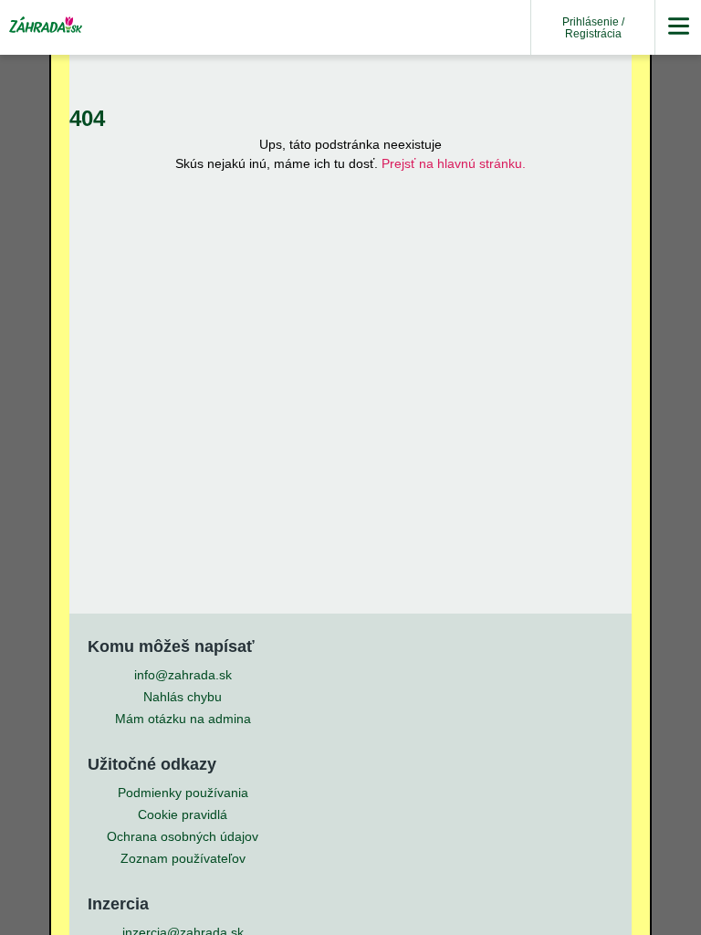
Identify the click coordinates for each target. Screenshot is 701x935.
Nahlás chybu (182, 696)
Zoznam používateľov (183, 858)
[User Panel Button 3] (678, 27)
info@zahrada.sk (183, 674)
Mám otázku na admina (183, 718)
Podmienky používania (183, 792)
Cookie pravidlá (182, 814)
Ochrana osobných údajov (182, 836)
